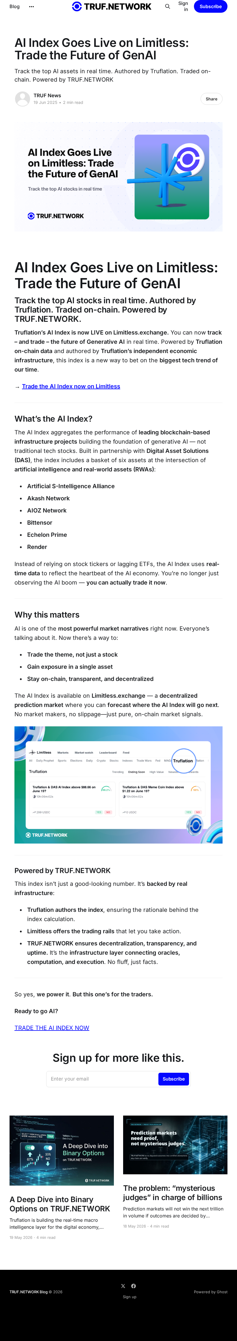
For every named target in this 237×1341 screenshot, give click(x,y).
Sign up (129, 1296)
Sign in (183, 6)
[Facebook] (133, 1286)
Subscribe (211, 6)
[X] (123, 1286)
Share (211, 98)
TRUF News (47, 95)
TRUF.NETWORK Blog (29, 1291)
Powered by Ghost (210, 1291)
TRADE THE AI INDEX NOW (51, 1027)
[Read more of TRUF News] (22, 99)
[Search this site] (167, 6)
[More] (31, 6)
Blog (15, 6)
